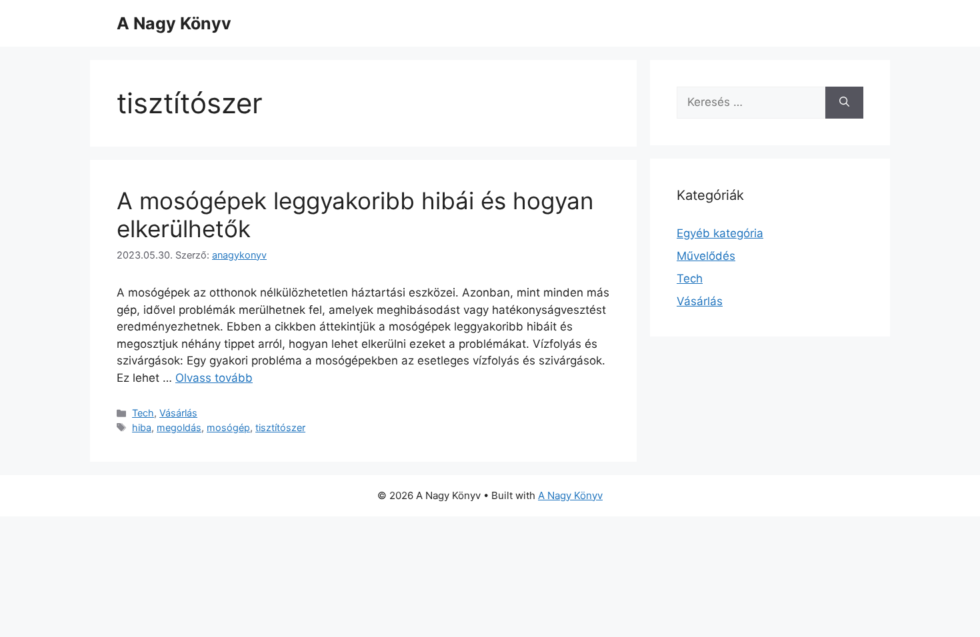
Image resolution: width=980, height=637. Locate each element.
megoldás (179, 427)
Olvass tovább (214, 377)
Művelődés (706, 256)
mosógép (228, 427)
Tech (143, 412)
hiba (141, 427)
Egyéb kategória (720, 233)
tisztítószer (280, 427)
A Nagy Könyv (174, 23)
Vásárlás (178, 412)
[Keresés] (844, 103)
